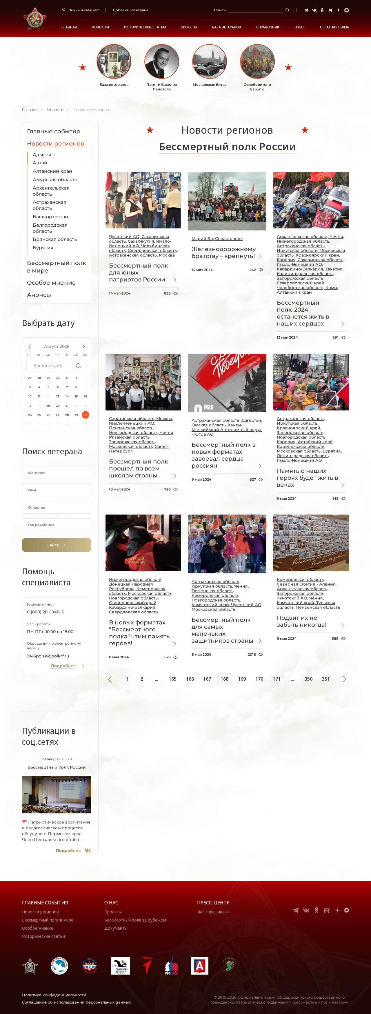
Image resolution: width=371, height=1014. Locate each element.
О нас (111, 903)
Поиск (219, 10)
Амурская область (55, 179)
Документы (116, 928)
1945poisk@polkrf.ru (48, 656)
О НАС (299, 27)
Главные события (45, 903)
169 (242, 679)
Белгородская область (50, 228)
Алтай (40, 163)
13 (57, 396)
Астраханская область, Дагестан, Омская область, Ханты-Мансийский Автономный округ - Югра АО (227, 427)
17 (29, 406)
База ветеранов (226, 27)
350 (308, 679)
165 (173, 679)
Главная (69, 27)
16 (85, 396)
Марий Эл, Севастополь (217, 238)
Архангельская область (51, 191)
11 (39, 396)
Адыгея (42, 154)
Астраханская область (49, 205)
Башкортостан (50, 216)
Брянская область (55, 239)
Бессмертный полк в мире (47, 920)
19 (48, 406)
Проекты (189, 27)
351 (326, 679)
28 (39, 378)
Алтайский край (52, 171)
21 (67, 406)
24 (30, 415)
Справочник (267, 27)
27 (30, 378)
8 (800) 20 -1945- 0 (45, 612)
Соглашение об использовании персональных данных (76, 1002)
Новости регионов (40, 912)
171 (277, 679)
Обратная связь (334, 27)
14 (67, 396)
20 (58, 406)
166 (190, 679)
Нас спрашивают (213, 912)
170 (259, 679)
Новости (100, 27)
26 (48, 415)
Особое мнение (37, 928)
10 (30, 396)
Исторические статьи (145, 27)
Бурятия (43, 247)
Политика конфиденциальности (54, 995)
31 (67, 378)
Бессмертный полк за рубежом (135, 920)
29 (48, 378)
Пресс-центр (213, 903)
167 (207, 679)
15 (76, 396)
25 (39, 415)
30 (58, 378)
